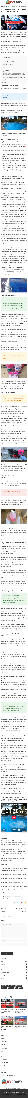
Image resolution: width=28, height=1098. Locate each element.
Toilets (20, 987)
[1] (25, 146)
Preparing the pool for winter (9, 61)
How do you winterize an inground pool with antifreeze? (13, 70)
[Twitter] (18, 902)
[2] (23, 388)
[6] (7, 672)
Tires (16, 987)
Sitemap (3, 1044)
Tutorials (3, 975)
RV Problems (4, 969)
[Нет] (26, 1093)
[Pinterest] (21, 902)
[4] (6, 535)
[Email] (25, 902)
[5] (16, 629)
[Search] (25, 2)
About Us (3, 1038)
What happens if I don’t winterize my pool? (13, 76)
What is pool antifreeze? (8, 62)
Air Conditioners (5, 985)
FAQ (4, 67)
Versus (2, 978)
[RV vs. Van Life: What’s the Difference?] (21, 1020)
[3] (5, 471)
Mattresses (4, 987)
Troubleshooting (5, 972)
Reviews (3, 964)
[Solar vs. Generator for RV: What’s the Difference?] (7, 1020)
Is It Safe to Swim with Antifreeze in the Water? (13, 66)
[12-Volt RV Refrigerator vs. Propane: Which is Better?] (7, 1003)
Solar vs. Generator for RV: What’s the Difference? (7, 1028)
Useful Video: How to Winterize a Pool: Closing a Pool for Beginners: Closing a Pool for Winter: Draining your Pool (14, 79)
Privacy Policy (4, 1041)
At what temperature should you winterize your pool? (15, 74)
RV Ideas (3, 967)
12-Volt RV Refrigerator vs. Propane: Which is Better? (7, 1011)
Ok (14, 1095)
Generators (18, 985)
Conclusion (5, 82)
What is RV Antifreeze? (8, 64)
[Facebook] (14, 902)
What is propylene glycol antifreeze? (12, 71)
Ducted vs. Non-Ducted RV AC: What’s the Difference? (20, 1011)
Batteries (12, 985)
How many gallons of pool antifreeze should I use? (15, 73)
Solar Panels (10, 987)
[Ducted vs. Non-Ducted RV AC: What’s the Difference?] (21, 1003)
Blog (2, 961)
